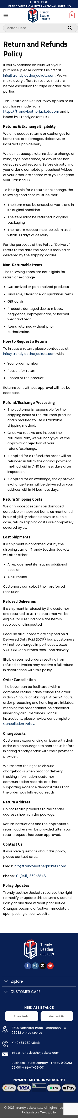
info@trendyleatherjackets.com (29, 75)
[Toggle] (6, 981)
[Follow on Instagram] (34, 2)
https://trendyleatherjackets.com (31, 111)
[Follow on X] (38, 2)
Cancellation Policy (18, 723)
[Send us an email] (42, 2)
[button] (5, 15)
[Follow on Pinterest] (46, 2)
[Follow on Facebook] (30, 2)
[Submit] (70, 28)
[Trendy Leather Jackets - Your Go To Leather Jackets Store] (39, 15)
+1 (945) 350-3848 (30, 875)
